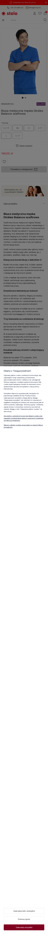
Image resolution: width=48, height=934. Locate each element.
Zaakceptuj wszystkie (24, 927)
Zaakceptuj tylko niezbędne (24, 911)
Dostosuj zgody (24, 919)
